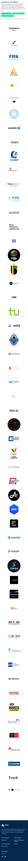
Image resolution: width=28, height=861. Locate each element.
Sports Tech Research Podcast (19, 841)
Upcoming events (5, 844)
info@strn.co (4, 853)
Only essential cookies (7, 16)
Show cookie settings (18, 13)
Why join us (4, 840)
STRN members (18, 837)
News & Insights (5, 837)
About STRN (4, 846)
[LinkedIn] (5, 856)
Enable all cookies (6, 13)
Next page (19, 790)
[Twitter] (2, 856)
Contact (16, 844)
